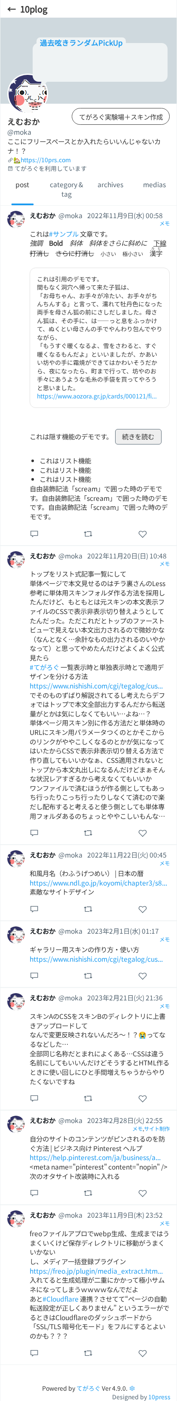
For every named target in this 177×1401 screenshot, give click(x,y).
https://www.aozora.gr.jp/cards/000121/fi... (97, 396)
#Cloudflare (61, 1298)
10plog (33, 9)
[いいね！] (142, 533)
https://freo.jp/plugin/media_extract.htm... (96, 1270)
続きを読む (138, 436)
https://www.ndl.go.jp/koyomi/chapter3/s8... (98, 882)
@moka (19, 131)
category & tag (66, 188)
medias (154, 184)
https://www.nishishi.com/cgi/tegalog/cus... (96, 685)
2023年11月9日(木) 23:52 (125, 1214)
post (22, 184)
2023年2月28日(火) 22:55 (125, 1120)
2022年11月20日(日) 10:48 (127, 555)
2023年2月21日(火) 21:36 (125, 997)
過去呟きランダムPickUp (81, 42)
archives (110, 184)
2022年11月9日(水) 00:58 (125, 215)
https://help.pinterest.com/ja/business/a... (95, 1157)
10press (159, 1396)
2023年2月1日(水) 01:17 (123, 930)
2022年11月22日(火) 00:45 (127, 854)
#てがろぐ (44, 667)
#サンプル (64, 233)
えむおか (42, 215)
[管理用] (132, 1388)
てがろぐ (88, 1388)
